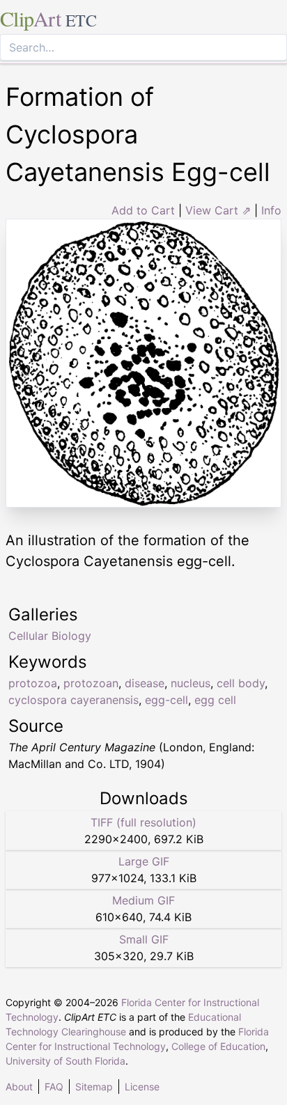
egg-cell (166, 700)
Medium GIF (143, 900)
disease (144, 683)
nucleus (190, 683)
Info (271, 210)
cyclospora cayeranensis (73, 700)
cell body (241, 683)
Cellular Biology (49, 636)
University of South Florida (65, 1061)
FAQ (54, 1086)
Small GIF (144, 939)
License (142, 1086)
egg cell (215, 700)
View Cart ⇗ (218, 210)
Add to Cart (143, 210)
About (19, 1086)
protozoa (32, 683)
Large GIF (143, 861)
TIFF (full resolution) (143, 822)
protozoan (90, 683)
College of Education (218, 1046)
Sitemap (94, 1086)
